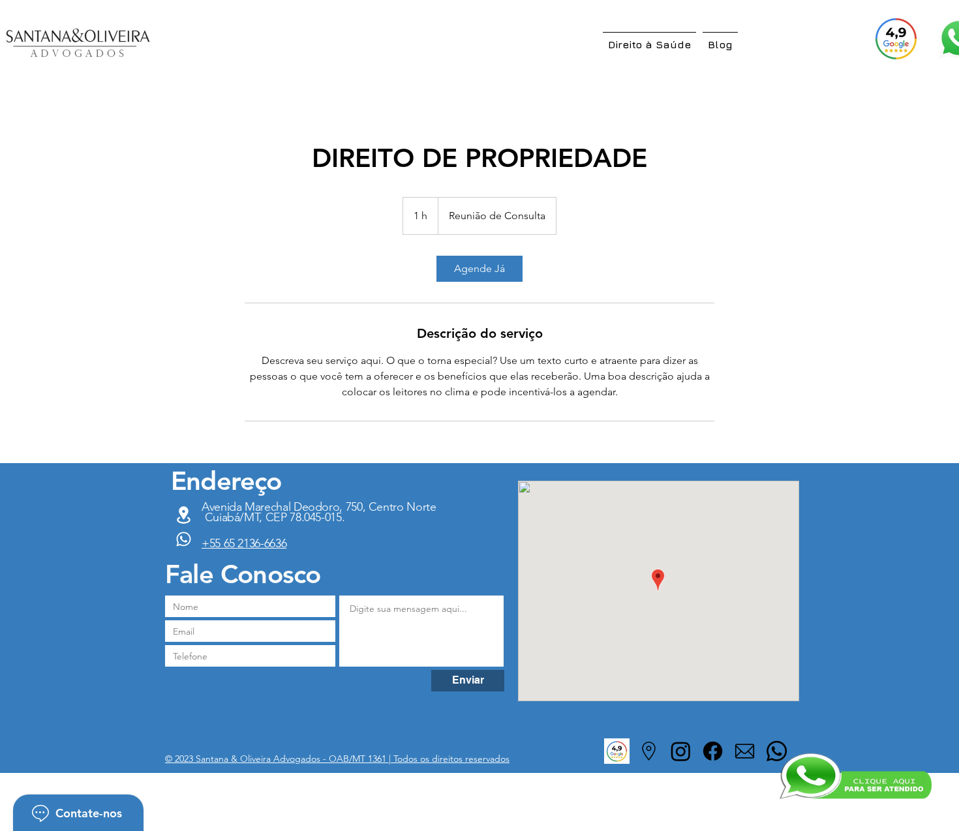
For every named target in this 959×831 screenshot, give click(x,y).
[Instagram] (680, 751)
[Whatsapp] (776, 751)
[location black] (649, 751)
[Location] (183, 539)
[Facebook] (712, 751)
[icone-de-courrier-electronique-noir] (744, 751)
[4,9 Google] (896, 38)
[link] (479, 269)
